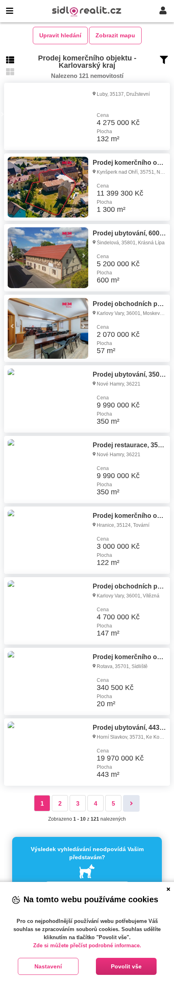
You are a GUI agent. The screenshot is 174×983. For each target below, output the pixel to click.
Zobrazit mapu (115, 35)
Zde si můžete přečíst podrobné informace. (87, 945)
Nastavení (48, 966)
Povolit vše (126, 966)
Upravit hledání (60, 35)
